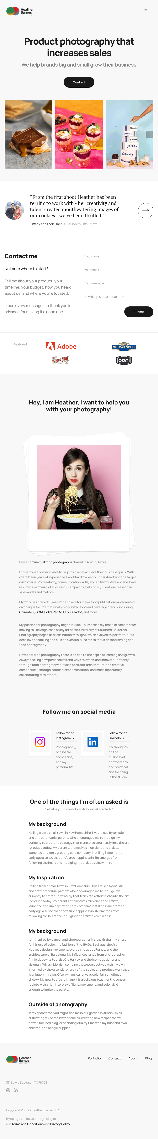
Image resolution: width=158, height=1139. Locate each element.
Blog (148, 1058)
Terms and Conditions (28, 1124)
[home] (20, 11)
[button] (146, 11)
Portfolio (94, 1058)
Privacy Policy (60, 1124)
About (133, 1058)
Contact (79, 82)
